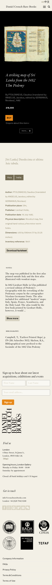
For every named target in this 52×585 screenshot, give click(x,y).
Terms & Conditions (12, 575)
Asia (9, 177)
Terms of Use (9, 581)
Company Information (13, 558)
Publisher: (10, 210)
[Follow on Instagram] (9, 508)
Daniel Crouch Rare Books (21, 6)
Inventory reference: (15, 241)
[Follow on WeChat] (28, 508)
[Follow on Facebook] (4, 508)
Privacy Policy (9, 569)
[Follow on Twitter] (18, 508)
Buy (9, 117)
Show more (12, 318)
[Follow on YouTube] (23, 508)
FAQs (5, 564)
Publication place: (13, 205)
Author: (8, 192)
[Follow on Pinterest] (14, 508)
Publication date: (13, 214)
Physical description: (15, 219)
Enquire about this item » (17, 123)
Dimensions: (11, 232)
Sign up (8, 402)
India (18, 177)
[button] (44, 6)
